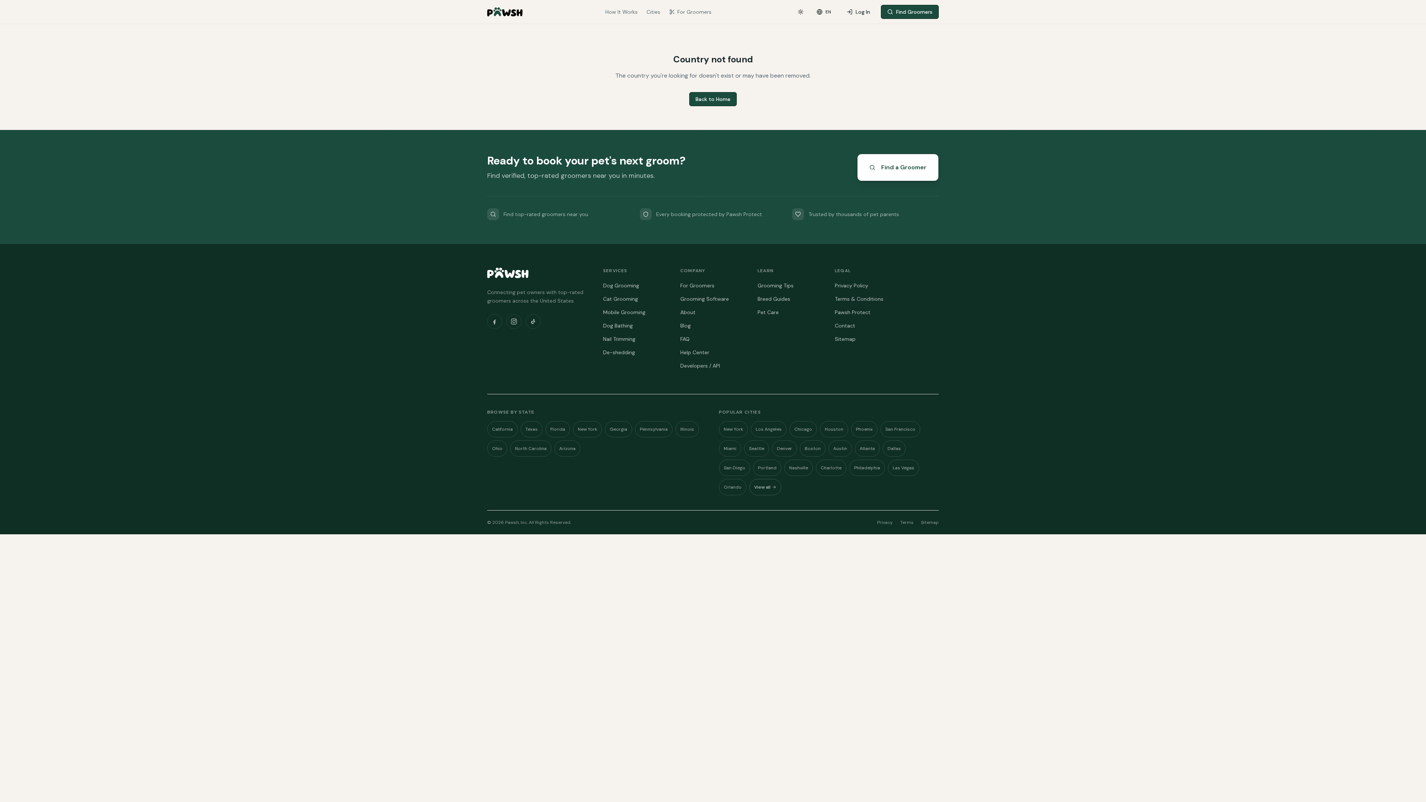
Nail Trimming (619, 339)
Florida (557, 429)
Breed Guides (774, 299)
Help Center (694, 352)
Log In (863, 12)
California (502, 429)
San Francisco (900, 429)
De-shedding (619, 352)
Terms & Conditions (859, 299)
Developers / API (700, 365)
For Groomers (694, 12)
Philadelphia (867, 468)
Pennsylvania (654, 429)
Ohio (497, 448)
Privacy (885, 522)
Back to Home (713, 99)
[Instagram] (514, 321)
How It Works (621, 12)
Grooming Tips (776, 285)
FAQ (685, 339)
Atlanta (867, 448)
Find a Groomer (904, 167)
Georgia (618, 429)
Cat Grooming (620, 299)
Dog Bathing (618, 325)
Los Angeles (769, 429)
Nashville (798, 468)
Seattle (756, 448)
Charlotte (831, 468)
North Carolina (531, 448)
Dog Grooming (621, 285)
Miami (730, 448)
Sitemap (845, 339)
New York (587, 429)
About (688, 312)
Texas (531, 429)
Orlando (733, 487)
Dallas (894, 448)
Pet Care (768, 312)
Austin (840, 448)
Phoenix (864, 429)
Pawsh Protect (852, 312)
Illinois (687, 429)
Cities (653, 12)
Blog (685, 325)
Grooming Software (704, 299)
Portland (767, 468)
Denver (784, 448)
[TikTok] (533, 321)
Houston (834, 429)
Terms (907, 522)
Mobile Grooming (624, 312)
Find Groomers (914, 12)
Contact (845, 325)
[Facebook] (494, 321)
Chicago (803, 429)
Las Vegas (903, 468)
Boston (813, 448)
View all (762, 487)
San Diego (734, 468)
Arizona (567, 448)
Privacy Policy (851, 285)
